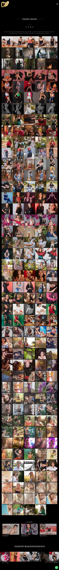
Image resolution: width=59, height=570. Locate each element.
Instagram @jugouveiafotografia (29, 546)
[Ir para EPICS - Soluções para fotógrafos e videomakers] (51, 562)
